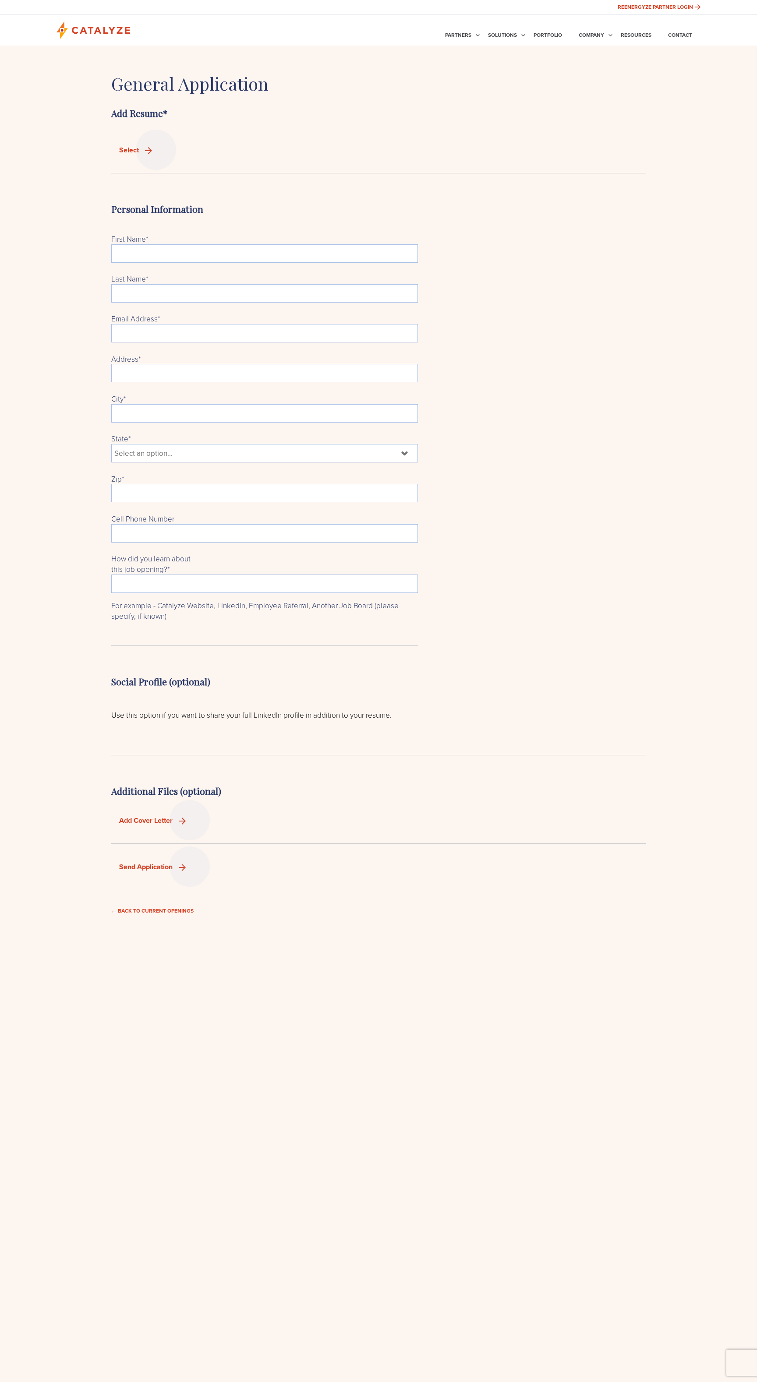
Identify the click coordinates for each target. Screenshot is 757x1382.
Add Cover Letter (146, 820)
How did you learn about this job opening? (151, 564)
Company (591, 35)
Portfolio (548, 35)
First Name (130, 239)
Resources (636, 35)
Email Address (135, 319)
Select (130, 150)
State (121, 439)
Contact (680, 35)
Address (126, 359)
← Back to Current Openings (152, 910)
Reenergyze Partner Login (655, 7)
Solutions (502, 35)
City (118, 399)
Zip (117, 479)
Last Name (130, 279)
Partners (458, 35)
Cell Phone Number (142, 519)
